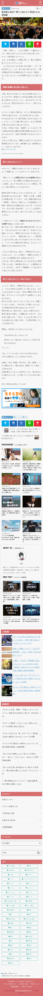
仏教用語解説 (7, 827)
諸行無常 (11, 958)
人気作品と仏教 (8, 813)
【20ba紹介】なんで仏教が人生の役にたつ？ (21, 981)
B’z (30, 866)
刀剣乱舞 (11, 910)
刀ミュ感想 (30, 905)
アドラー (29, 874)
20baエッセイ (6, 8)
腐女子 (30, 954)
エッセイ (18, 417)
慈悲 (11, 936)
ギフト (30, 883)
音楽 (11, 963)
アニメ (11, 879)
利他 (30, 910)
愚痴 (30, 927)
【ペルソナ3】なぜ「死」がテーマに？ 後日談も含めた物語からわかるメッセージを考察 (26, 678)
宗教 (25, 417)
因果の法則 (11, 919)
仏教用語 (29, 901)
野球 (30, 958)
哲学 (30, 914)
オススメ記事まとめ (10, 806)
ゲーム (11, 888)
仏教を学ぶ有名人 (9, 820)
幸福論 (11, 923)
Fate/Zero (11, 870)
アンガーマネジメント (29, 879)
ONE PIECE (30, 870)
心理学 (30, 923)
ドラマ (30, 892)
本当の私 (29, 936)
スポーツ (29, 888)
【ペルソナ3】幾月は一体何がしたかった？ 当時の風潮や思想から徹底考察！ (27, 690)
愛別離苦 (11, 932)
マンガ (30, 897)
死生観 (30, 941)
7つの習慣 (11, 866)
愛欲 (30, 932)
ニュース (11, 897)
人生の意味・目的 (11, 901)
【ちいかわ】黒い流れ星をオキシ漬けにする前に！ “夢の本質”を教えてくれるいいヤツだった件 (26, 640)
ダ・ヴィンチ (11, 892)
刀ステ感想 (11, 905)
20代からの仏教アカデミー (23, 990)
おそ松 (11, 874)
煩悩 (30, 945)
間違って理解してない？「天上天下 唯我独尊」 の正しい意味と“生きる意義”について (27, 652)
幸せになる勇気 (29, 919)
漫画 (11, 945)
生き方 (11, 949)
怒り (11, 927)
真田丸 (30, 949)
